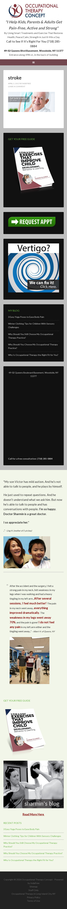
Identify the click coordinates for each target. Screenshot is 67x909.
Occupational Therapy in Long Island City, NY (33, 893)
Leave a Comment (16, 86)
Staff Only (33, 890)
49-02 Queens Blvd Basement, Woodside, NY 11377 (33, 50)
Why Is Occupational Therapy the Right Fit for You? (33, 355)
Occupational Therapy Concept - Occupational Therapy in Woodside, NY (33, 11)
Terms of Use (33, 900)
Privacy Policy (33, 897)
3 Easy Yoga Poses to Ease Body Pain (26, 317)
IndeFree (35, 883)
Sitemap (34, 886)
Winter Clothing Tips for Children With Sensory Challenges (32, 836)
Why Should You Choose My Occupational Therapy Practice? (33, 853)
